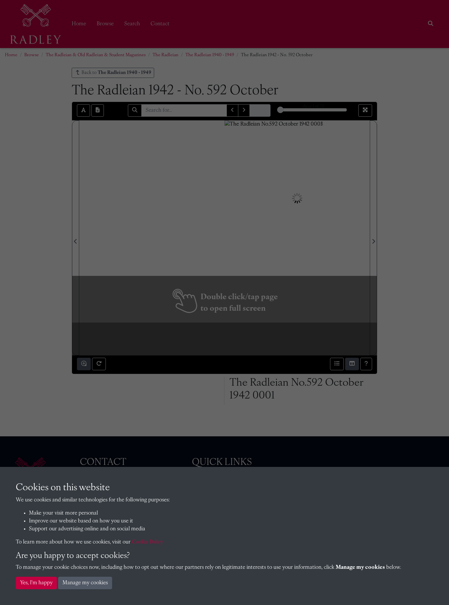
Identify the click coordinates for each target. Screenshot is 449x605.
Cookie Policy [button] (147, 542)
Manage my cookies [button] (85, 583)
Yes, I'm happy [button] (36, 583)
